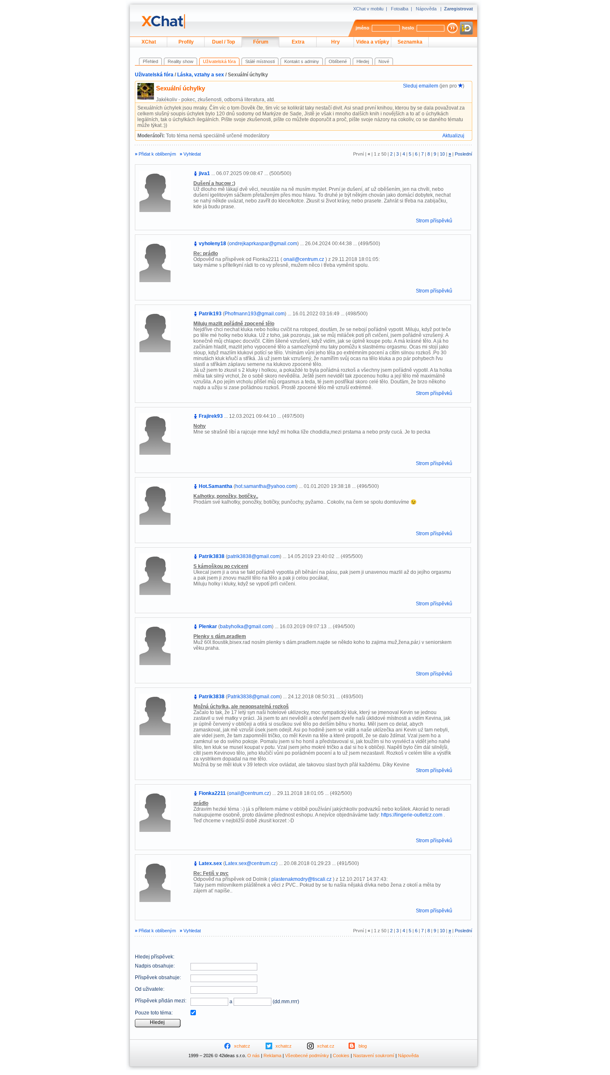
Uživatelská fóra (154, 75)
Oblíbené (338, 61)
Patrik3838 (211, 556)
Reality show (180, 61)
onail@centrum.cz (303, 259)
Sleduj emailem (420, 86)
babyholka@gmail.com (246, 626)
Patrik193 (210, 314)
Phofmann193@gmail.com (254, 314)
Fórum (260, 42)
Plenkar (208, 626)
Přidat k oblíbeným (155, 153)
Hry (335, 42)
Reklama (272, 1055)
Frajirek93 (211, 416)
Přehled (150, 61)
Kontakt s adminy (301, 61)
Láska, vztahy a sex (200, 75)
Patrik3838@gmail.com (253, 697)
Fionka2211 (212, 793)
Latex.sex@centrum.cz (250, 863)
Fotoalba (399, 8)
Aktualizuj (453, 136)
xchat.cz (325, 1045)
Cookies (341, 1055)
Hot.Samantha (215, 486)
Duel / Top (223, 42)
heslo (408, 27)
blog (363, 1045)
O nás (253, 1055)
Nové (383, 61)
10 (442, 153)
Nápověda (426, 8)
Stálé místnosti (260, 61)
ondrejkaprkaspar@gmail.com (263, 243)
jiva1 (204, 173)
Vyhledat (190, 153)
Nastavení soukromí (373, 1055)
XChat (149, 42)
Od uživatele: (149, 989)
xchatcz (242, 1045)
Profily (186, 42)
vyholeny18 (212, 243)
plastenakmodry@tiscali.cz (301, 879)
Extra (298, 42)
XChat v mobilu (368, 8)
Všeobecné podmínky (307, 1055)
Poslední (463, 153)
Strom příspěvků (434, 221)
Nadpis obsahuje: (155, 966)
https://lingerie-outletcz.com (411, 815)
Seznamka (410, 42)
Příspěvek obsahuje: (158, 977)
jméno (362, 27)
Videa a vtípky (372, 42)
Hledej (362, 61)
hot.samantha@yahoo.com (265, 486)
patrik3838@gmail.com (253, 556)
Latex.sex (210, 863)
